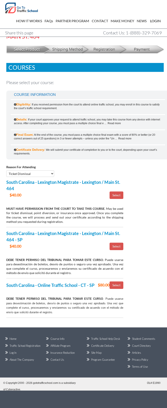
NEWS (142, 21)
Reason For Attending (21, 167)
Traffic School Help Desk (105, 338)
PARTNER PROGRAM (72, 21)
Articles (136, 352)
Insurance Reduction (62, 352)
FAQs (49, 21)
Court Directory (141, 345)
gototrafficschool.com (45, 382)
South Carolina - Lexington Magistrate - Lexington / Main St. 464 (63, 185)
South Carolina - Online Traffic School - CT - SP (50, 285)
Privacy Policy (140, 359)
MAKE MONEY (122, 21)
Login (152, 21)
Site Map (96, 352)
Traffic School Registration (25, 345)
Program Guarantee (103, 359)
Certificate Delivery (102, 345)
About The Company (22, 359)
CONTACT (100, 21)
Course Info (57, 338)
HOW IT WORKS (29, 21)
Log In (13, 352)
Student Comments (143, 338)
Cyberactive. (13, 389)
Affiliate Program (60, 345)
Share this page (19, 32)
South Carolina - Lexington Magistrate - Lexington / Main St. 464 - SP (63, 236)
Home (13, 338)
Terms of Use (140, 366)
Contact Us (57, 359)
